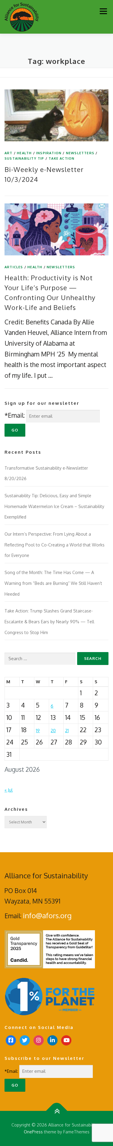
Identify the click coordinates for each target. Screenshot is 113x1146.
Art (9, 153)
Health (24, 153)
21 (67, 730)
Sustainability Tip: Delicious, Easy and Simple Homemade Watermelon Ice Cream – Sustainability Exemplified (54, 506)
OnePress (33, 1131)
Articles (14, 267)
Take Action (61, 158)
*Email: (15, 415)
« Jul (9, 790)
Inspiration (48, 153)
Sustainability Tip (24, 158)
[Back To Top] (56, 1110)
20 (53, 730)
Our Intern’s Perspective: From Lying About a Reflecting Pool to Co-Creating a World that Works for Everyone (55, 544)
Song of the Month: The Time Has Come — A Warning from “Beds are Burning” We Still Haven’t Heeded (53, 583)
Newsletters (80, 153)
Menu (103, 11)
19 (38, 730)
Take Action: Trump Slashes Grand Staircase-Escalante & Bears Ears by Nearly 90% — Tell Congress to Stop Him (49, 621)
